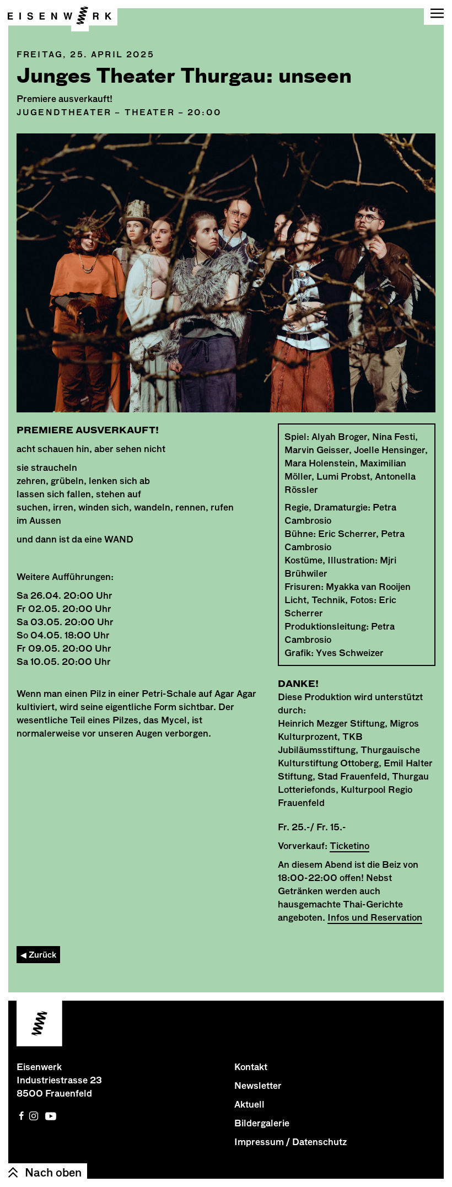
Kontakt (250, 1066)
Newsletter (258, 1085)
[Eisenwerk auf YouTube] (51, 1116)
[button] (438, 12)
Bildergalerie (261, 1123)
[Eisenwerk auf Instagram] (34, 1116)
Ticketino (349, 845)
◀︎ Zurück (38, 954)
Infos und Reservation (374, 917)
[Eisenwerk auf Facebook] (21, 1116)
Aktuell (249, 1104)
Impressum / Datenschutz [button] (290, 1141)
